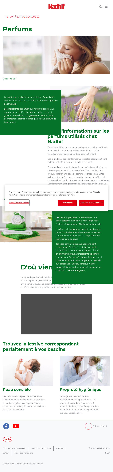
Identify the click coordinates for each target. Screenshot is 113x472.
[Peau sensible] (28, 388)
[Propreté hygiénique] (85, 388)
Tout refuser (67, 203)
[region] (56, 198)
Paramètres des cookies (19, 202)
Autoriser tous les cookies (91, 203)
